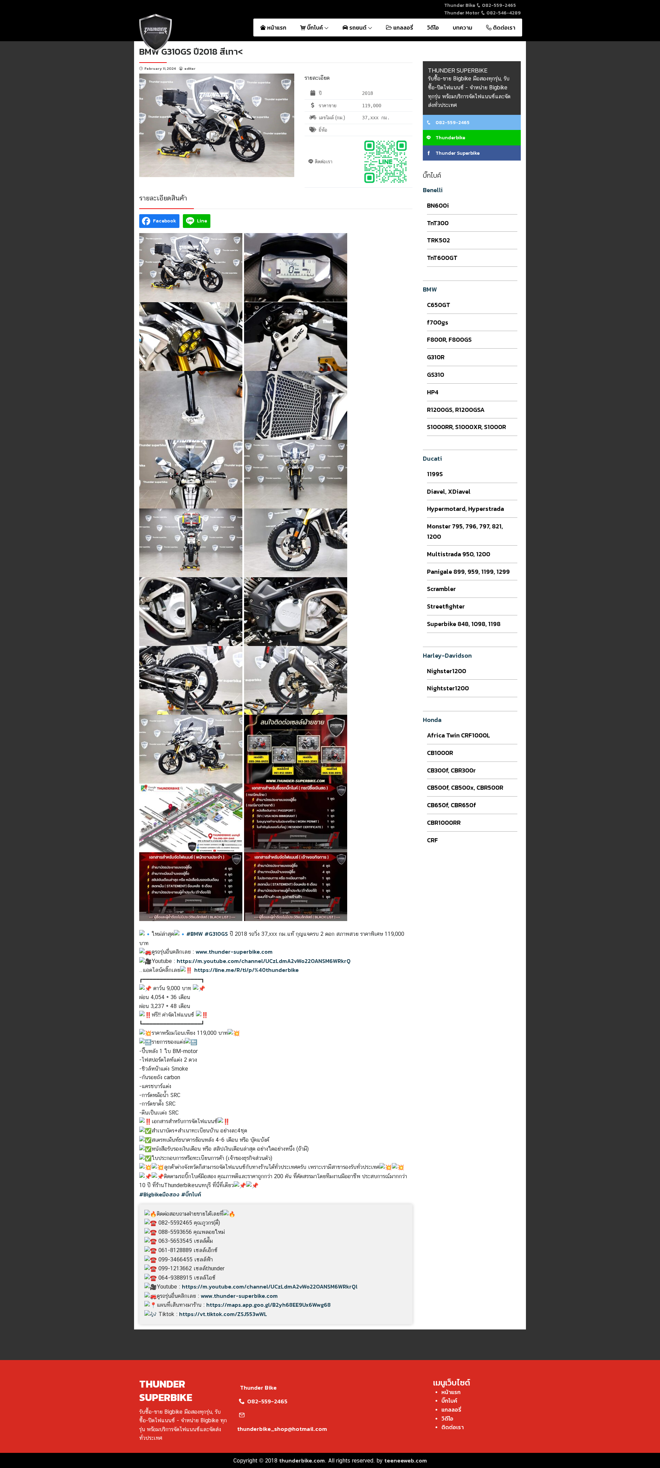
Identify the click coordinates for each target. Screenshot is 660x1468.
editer (190, 68)
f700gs (437, 322)
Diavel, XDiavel (449, 491)
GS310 (435, 374)
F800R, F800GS (449, 339)
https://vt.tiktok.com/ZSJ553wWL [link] (223, 1314)
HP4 (432, 392)
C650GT (438, 304)
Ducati (432, 458)
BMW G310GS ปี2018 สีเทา (188, 51)
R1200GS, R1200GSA (456, 409)
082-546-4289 (503, 13)
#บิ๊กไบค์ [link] (191, 1194)
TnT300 (438, 223)
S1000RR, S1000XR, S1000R (466, 426)
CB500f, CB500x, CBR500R (465, 787)
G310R (435, 357)
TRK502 (438, 240)
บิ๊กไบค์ (315, 27)
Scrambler (441, 588)
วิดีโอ (433, 27)
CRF (432, 840)
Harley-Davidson (447, 655)
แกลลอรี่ (402, 27)
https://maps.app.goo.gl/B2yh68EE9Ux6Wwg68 (268, 1305)
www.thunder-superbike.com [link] (234, 951)
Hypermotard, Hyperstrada (465, 508)
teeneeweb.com (405, 1460)
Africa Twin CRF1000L (458, 735)
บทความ (462, 27)
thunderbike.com (302, 1460)
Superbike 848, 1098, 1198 (463, 623)
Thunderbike (449, 137)
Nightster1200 (448, 688)
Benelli (433, 190)
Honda (432, 719)
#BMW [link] (194, 934)
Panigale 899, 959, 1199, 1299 (468, 571)
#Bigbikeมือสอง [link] (159, 1194)
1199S (435, 474)
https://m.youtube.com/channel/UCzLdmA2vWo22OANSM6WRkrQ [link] (264, 961)
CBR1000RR (444, 822)
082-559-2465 (498, 5)
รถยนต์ (358, 27)
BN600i (438, 205)
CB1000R (440, 752)
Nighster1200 (446, 671)
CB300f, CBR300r (451, 770)
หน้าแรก (276, 27)
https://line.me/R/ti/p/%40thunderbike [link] (246, 970)
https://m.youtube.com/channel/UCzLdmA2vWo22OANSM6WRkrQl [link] (270, 1286)
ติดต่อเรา (503, 27)
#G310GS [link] (216, 934)
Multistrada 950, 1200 (458, 554)
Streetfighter (446, 606)
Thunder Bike (258, 1387)
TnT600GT (442, 257)
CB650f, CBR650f (451, 805)
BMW (430, 289)
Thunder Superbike (457, 153)
